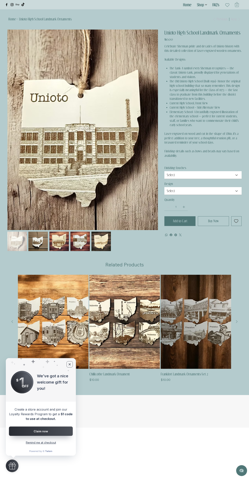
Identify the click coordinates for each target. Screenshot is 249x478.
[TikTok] (23, 5)
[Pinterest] (176, 235)
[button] (237, 4)
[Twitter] (180, 235)
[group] (124, 328)
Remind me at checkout (41, 442)
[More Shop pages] (206, 5)
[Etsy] (17, 5)
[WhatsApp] (166, 235)
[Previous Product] (12, 321)
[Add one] (184, 207)
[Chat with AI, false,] (241, 470)
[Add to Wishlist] (236, 221)
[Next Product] (236, 321)
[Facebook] (7, 5)
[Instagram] (12, 5)
